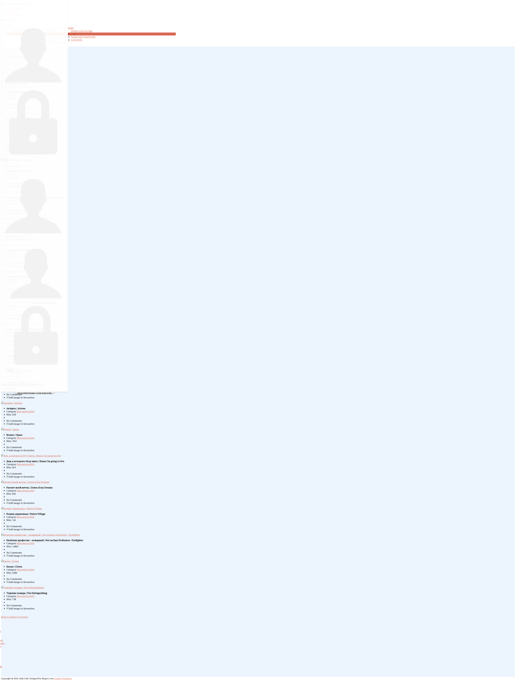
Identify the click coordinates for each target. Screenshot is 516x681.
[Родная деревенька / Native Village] (21, 508)
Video (79, 34)
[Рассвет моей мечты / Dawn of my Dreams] (25, 482)
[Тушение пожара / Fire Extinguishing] (22, 587)
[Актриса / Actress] (11, 403)
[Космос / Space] (10, 429)
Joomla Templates (63, 678)
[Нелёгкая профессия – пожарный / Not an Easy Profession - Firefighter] (40, 534)
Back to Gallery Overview (14, 617)
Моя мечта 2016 (25, 411)
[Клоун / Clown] (10, 561)
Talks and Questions (83, 36)
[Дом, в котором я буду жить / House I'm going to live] (31, 455)
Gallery (87, 34)
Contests (76, 39)
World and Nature (81, 31)
